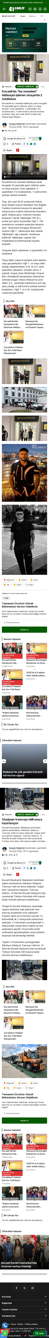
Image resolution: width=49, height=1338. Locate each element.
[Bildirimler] (45, 9)
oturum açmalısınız (33, 729)
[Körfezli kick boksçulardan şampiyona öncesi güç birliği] (36, 707)
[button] (35, 9)
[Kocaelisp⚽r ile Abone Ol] (35, 139)
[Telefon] (5, 1325)
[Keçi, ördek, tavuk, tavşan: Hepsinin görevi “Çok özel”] (24, 761)
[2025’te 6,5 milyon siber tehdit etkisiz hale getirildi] (36, 681)
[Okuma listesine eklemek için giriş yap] (18, 150)
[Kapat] (45, 2)
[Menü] (4, 9)
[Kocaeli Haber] (17, 9)
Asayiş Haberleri (17, 124)
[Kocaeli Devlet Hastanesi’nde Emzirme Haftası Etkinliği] (14, 317)
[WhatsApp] (5, 1333)
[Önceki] (41, 15)
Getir (25, 35)
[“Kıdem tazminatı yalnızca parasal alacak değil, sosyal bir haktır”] (12, 707)
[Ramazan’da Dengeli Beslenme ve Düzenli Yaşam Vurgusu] (35, 317)
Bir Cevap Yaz (11, 724)
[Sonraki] (44, 19)
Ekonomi (32, 16)
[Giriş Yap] (40, 9)
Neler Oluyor (8, 16)
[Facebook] (16, 1288)
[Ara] (30, 9)
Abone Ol (24, 630)
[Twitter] (24, 1288)
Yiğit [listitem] (6, 598)
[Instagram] (33, 1288)
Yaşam (22, 16)
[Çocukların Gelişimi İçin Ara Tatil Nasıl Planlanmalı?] (14, 343)
